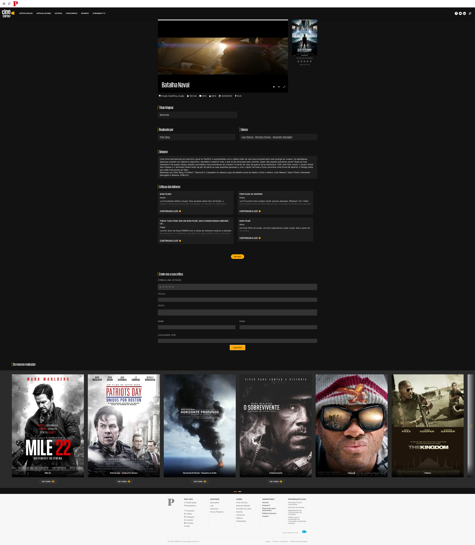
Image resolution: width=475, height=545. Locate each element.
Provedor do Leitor (243, 509)
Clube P (265, 516)
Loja (212, 506)
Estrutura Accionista (296, 507)
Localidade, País (167, 335)
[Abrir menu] (4, 4)
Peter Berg (165, 137)
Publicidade (241, 521)
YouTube (189, 523)
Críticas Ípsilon (26, 13)
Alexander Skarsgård (282, 137)
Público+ (239, 518)
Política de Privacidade (298, 541)
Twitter (189, 514)
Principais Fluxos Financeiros (295, 503)
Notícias (58, 13)
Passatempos (71, 13)
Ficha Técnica (241, 502)
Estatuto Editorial (243, 506)
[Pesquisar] (9, 4)
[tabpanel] (48, 429)
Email (242, 321)
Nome (161, 321)
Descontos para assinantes (269, 509)
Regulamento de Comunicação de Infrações (295, 512)
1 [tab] (235, 491)
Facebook (190, 511)
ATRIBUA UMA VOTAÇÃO (169, 280)
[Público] (171, 502)
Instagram (190, 517)
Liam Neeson (247, 137)
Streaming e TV (99, 13)
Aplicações (214, 502)
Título (161, 294)
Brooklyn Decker (263, 137)
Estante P (266, 505)
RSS (188, 526)
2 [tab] (239, 491)
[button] (48, 481)
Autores (239, 512)
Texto (161, 305)
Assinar (265, 502)
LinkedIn (189, 520)
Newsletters (191, 506)
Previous (5, 429)
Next (470, 429)
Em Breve (85, 13)
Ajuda (268, 541)
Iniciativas (214, 509)
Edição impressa (269, 513)
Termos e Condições (280, 541)
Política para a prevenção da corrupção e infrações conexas (297, 520)
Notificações (191, 502)
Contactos (240, 515)
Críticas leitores (43, 13)
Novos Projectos (216, 512)
